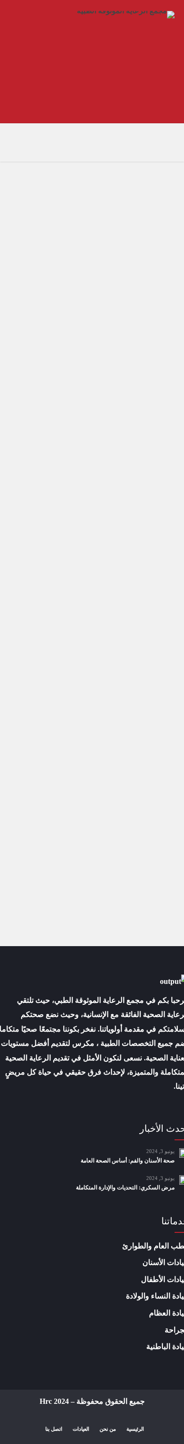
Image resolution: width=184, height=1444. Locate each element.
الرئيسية (135, 1429)
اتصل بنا (53, 1429)
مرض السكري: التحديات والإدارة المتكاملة (125, 1187)
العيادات (81, 1429)
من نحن (108, 1429)
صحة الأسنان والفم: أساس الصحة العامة (128, 1160)
